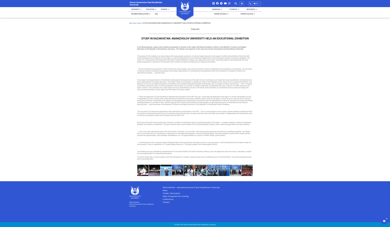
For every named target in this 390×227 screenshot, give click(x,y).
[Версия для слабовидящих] (242, 3)
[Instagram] (229, 3)
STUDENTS (233, 9)
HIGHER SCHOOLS (220, 14)
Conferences (168, 199)
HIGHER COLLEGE (247, 14)
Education (150, 9)
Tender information (171, 193)
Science (164, 9)
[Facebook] (217, 3)
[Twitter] (213, 3)
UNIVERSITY (135, 9)
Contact (166, 202)
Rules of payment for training (176, 196)
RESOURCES (251, 9)
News (139, 23)
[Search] (236, 3)
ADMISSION (216, 9)
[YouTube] (225, 3)
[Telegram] (221, 3)
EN (256, 3)
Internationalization (139, 14)
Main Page (132, 23)
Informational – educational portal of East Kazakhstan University (191, 187)
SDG (156, 14)
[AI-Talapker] (384, 221)
